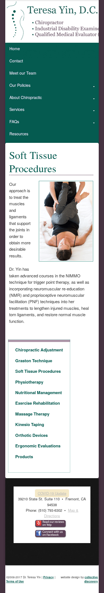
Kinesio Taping (29, 424)
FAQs (12, 123)
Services (14, 111)
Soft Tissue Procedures (38, 371)
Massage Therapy (32, 414)
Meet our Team (22, 73)
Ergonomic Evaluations (37, 446)
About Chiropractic (23, 99)
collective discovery (91, 579)
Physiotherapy (29, 382)
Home (14, 48)
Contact (16, 61)
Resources (18, 133)
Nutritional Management (38, 392)
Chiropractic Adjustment (39, 350)
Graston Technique (33, 361)
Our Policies (18, 87)
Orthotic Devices (31, 435)
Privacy (48, 577)
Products (24, 456)
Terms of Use (15, 581)
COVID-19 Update (52, 493)
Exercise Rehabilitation (37, 403)
